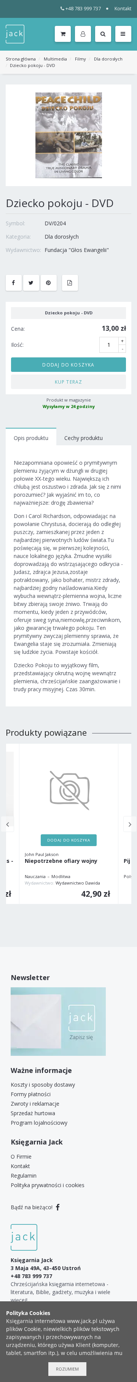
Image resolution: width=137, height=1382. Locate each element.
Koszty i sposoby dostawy (43, 1084)
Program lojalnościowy (39, 1122)
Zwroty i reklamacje (35, 1103)
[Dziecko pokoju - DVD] (68, 135)
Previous (7, 824)
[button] (84, 34)
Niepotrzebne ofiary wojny (61, 861)
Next (130, 824)
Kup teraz (69, 382)
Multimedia (55, 59)
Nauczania (35, 876)
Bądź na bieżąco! (32, 1207)
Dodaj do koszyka (68, 365)
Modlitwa (60, 876)
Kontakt (123, 8)
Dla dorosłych (108, 59)
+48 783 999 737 (83, 8)
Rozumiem (67, 1369)
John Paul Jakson (42, 854)
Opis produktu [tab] (31, 438)
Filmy (80, 59)
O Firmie (21, 1156)
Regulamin (24, 1175)
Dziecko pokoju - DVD (32, 65)
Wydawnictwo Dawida (78, 883)
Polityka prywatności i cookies (47, 1185)
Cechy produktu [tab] (83, 438)
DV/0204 (55, 223)
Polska (130, 876)
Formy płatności (31, 1094)
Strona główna (21, 59)
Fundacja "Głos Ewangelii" (77, 249)
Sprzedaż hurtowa (33, 1113)
